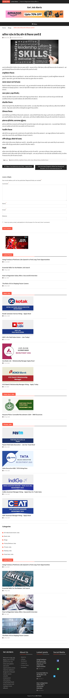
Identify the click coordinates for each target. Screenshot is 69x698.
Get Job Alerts (34, 7)
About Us (23, 657)
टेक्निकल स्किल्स (37, 160)
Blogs (6, 160)
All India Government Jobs (11, 532)
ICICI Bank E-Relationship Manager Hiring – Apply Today (20, 384)
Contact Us (24, 663)
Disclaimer (24, 667)
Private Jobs (7, 547)
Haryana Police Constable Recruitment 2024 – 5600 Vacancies (22, 415)
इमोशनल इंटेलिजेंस (14, 160)
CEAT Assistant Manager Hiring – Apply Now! (16, 515)
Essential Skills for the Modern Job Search (16, 268)
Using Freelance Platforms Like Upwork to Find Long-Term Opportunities (26, 260)
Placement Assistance (17, 37)
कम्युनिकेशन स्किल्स (23, 160)
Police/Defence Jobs (10, 543)
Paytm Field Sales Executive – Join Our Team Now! (18, 445)
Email (4, 210)
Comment (5, 184)
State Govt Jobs (8, 554)
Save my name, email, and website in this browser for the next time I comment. (27, 222)
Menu (35, 24)
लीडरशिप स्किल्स (44, 160)
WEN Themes (38, 696)
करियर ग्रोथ (30, 160)
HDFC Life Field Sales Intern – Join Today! (16, 337)
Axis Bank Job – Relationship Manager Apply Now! (18, 361)
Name (4, 203)
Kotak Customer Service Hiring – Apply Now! (16, 314)
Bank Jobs (7, 536)
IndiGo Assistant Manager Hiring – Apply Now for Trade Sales (22, 492)
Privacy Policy (25, 665)
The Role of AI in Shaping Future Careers (15, 283)
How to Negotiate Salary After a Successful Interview (19, 276)
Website (4, 216)
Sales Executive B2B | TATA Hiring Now (14, 468)
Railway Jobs (8, 550)
